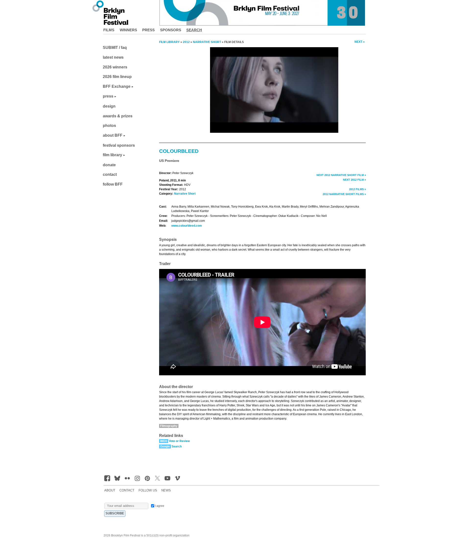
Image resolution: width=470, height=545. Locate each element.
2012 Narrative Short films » (344, 194)
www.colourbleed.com (186, 225)
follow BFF (113, 184)
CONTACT (126, 490)
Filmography (168, 426)
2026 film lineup (117, 77)
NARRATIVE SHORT (207, 42)
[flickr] (127, 478)
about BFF (112, 135)
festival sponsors (119, 145)
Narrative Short (185, 193)
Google (165, 446)
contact (110, 174)
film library (112, 155)
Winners (128, 30)
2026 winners (115, 67)
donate (109, 165)
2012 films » (357, 189)
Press (148, 30)
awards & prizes (117, 116)
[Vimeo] (177, 478)
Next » (359, 42)
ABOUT (109, 490)
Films (108, 30)
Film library (169, 42)
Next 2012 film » (354, 179)
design (109, 106)
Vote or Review (179, 441)
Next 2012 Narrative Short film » (341, 175)
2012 (186, 42)
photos (109, 125)
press (108, 96)
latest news (113, 57)
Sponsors (170, 30)
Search (194, 30)
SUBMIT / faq (115, 47)
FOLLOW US (148, 490)
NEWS (166, 490)
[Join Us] (107, 478)
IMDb (163, 441)
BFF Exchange (116, 86)
